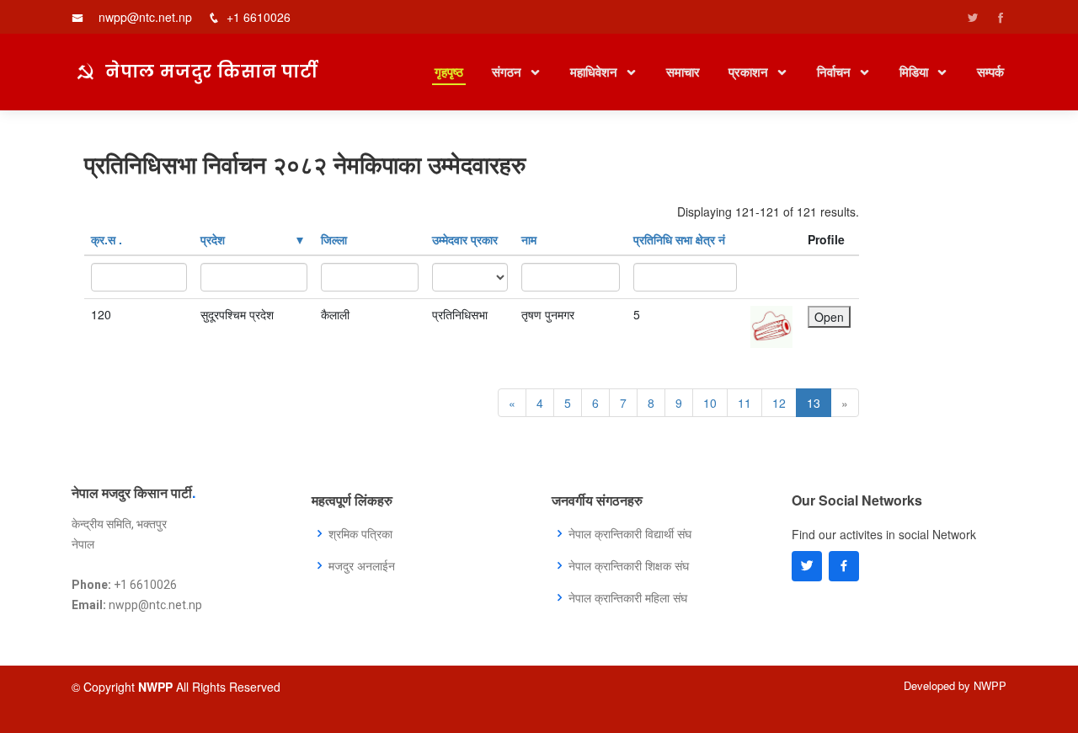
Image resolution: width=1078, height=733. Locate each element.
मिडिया (915, 71)
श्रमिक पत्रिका (360, 533)
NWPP (990, 685)
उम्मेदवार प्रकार (465, 239)
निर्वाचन (835, 71)
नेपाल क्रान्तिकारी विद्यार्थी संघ (629, 533)
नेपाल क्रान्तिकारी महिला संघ (627, 597)
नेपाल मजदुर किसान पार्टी (211, 71)
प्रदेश (212, 239)
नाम (528, 239)
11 (744, 402)
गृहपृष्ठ (449, 71)
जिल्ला (334, 239)
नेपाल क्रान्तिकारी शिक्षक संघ (628, 565)
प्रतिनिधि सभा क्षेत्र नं (679, 239)
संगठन (508, 71)
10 (710, 402)
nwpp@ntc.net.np (145, 16)
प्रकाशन (749, 71)
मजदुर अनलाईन (361, 565)
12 (779, 402)
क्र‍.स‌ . (106, 239)
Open (829, 316)
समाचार (683, 71)
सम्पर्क (990, 71)
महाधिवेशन (595, 71)
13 (813, 402)
